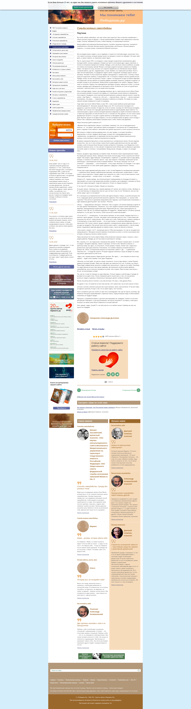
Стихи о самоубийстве (58, 98)
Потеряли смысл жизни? (59, 56)
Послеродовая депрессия (59, 66)
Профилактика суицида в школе (61, 111)
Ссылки (81, 683)
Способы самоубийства (85, 426)
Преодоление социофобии (120, 473)
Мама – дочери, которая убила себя (92, 538)
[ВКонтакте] (109, 374)
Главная (53, 680)
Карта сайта (90, 683)
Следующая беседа (129, 390)
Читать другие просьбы (61, 267)
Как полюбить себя (84, 603)
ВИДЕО (54, 31)
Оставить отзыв (83, 329)
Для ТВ (133, 680)
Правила (85, 680)
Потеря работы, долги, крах (87, 560)
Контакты (61, 680)
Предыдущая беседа (88, 390)
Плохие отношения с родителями (62, 91)
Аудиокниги (55, 101)
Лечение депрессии (118, 525)
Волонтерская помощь (73, 680)
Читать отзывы (98, 329)
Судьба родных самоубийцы (94, 28)
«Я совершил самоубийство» (60, 34)
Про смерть (55, 72)
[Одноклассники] (113, 374)
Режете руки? (56, 104)
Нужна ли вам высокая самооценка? (120, 446)
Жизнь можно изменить (59, 75)
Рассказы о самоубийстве (59, 95)
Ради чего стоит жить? (58, 88)
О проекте (112, 680)
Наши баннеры (102, 680)
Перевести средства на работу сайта (107, 350)
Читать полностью (83, 513)
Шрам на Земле (82, 412)
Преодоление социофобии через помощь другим (122, 494)
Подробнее (53, 202)
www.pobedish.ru (116, 700)
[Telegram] (117, 374)
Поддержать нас (123, 680)
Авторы (92, 680)
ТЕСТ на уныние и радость (60, 28)
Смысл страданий (57, 60)
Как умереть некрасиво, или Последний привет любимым (96, 407)
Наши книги (54, 683)
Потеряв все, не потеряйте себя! (91, 580)
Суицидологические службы (60, 114)
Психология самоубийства (59, 40)
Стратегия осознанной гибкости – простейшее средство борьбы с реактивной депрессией (124, 547)
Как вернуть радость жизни (60, 82)
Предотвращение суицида (68, 683)
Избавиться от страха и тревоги (61, 69)
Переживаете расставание (60, 53)
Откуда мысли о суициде (59, 44)
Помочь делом (98, 370)
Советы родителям (57, 107)
